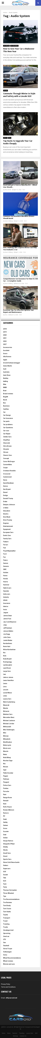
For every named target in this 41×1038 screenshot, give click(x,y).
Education (6, 511)
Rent (4, 804)
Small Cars (7, 853)
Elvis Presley (7, 520)
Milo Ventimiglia (8, 730)
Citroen (5, 452)
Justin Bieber (7, 640)
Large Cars (7, 671)
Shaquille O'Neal (9, 844)
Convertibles (7, 464)
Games (5, 563)
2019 (5, 332)
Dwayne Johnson (9, 504)
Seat (4, 834)
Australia (6, 372)
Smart (5, 856)
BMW (5, 387)
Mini (4, 733)
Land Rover (7, 668)
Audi (4, 369)
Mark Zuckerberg (9, 702)
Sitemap (15, 1036)
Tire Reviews (7, 902)
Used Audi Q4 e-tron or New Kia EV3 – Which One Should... (20, 186)
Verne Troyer (7, 948)
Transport (6, 918)
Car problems (8, 424)
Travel (5, 921)
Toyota (5, 915)
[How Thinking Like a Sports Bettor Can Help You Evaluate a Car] (20, 235)
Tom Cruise (7, 908)
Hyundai (6, 591)
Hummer (6, 585)
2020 (5, 335)
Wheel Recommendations (12, 958)
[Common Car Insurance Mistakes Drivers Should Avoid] (20, 204)
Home (5, 575)
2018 (5, 329)
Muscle (5, 751)
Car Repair (6, 434)
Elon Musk (6, 517)
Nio (4, 763)
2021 (5, 338)
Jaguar (5, 612)
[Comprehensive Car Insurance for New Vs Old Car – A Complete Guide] (20, 266)
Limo (5, 686)
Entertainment (8, 526)
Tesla (5, 887)
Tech (4, 884)
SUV (4, 871)
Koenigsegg (7, 662)
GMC (4, 569)
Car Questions (14, 45)
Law (4, 674)
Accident (6, 350)
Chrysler (6, 449)
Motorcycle (7, 745)
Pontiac (5, 788)
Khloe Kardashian (9, 649)
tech (4, 881)
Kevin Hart (6, 646)
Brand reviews (8, 393)
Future (5, 560)
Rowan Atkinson (8, 810)
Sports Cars (7, 859)
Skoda (5, 850)
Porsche (6, 791)
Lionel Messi (7, 693)
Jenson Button (8, 631)
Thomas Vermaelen (10, 890)
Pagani (5, 776)
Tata (4, 878)
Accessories (7, 347)
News (5, 754)
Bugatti (5, 397)
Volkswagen (7, 952)
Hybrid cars (7, 588)
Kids (4, 656)
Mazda (5, 708)
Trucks (5, 927)
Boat (4, 390)
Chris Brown (7, 446)
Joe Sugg (6, 634)
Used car (6, 936)
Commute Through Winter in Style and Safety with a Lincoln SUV (19, 95)
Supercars (6, 868)
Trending (6, 924)
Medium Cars (7, 714)
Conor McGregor (9, 461)
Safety (5, 822)
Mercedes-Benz (8, 717)
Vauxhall (6, 945)
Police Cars (7, 785)
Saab (5, 819)
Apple (5, 360)
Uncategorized (8, 930)
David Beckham (8, 483)
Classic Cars (7, 455)
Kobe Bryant (7, 659)
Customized (7, 477)
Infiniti (5, 600)
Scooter (6, 831)
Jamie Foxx (7, 619)
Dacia (5, 480)
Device (5, 137)
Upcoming (6, 933)
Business (6, 406)
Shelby (5, 847)
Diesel (5, 492)
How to (5, 582)
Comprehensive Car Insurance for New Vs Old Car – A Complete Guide (20, 279)
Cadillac (6, 409)
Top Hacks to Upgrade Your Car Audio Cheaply (17, 142)
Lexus (5, 683)
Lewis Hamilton (8, 680)
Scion (5, 828)
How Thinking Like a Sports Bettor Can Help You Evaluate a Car (20, 248)
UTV (4, 939)
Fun (4, 557)
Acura (5, 353)
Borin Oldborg (9, 221)
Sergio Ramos (8, 841)
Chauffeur (6, 440)
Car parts (6, 421)
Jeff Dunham (7, 628)
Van (4, 942)
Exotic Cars (7, 535)
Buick (5, 400)
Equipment (7, 529)
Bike (4, 384)
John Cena (7, 637)
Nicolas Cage (7, 760)
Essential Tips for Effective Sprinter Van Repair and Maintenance (18, 311)
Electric (5, 514)
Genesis (6, 566)
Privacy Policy (5, 984)
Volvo (5, 955)
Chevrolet (6, 443)
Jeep (5, 625)
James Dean (7, 615)
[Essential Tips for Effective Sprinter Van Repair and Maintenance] (20, 297)
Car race (6, 430)
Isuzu (5, 609)
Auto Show (6, 375)
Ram (4, 794)
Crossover (7, 474)
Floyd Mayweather (9, 551)
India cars (6, 594)
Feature (5, 542)
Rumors (6, 813)
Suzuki (5, 875)
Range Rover (7, 797)
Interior (5, 606)
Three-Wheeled (8, 893)
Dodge (5, 495)
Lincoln (5, 90)
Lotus (5, 696)
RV (4, 816)
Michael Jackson (9, 720)
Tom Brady (7, 905)
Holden (5, 572)
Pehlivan (6, 779)
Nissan (5, 767)
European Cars (8, 532)
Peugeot (6, 782)
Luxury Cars (7, 699)
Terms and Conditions (8, 987)
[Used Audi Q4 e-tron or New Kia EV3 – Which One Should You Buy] (20, 172)
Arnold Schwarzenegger (11, 363)
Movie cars (7, 748)
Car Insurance (8, 418)
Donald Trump (8, 498)
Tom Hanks (7, 911)
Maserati (6, 705)
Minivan (6, 736)
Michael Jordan (8, 723)
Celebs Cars (7, 437)
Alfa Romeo (7, 356)
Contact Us (23, 1036)
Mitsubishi (6, 739)
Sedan (5, 838)
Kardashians (7, 643)
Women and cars (9, 964)
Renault (5, 800)
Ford (5, 554)
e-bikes (5, 508)
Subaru (5, 865)
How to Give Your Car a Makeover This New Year (18, 50)
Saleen (5, 825)
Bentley (5, 378)
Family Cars (7, 538)
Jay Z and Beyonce (9, 622)
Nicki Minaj (7, 757)
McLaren (6, 711)
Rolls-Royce (7, 807)
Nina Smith (8, 189)
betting (5, 381)
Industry (6, 597)
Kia (4, 652)
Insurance (6, 603)
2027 (5, 344)
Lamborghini (7, 665)
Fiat (4, 548)
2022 (5, 341)
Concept (6, 458)
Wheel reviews (8, 961)
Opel (4, 770)
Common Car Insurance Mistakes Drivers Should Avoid (18, 217)
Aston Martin (7, 366)
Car (4, 412)
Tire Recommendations (11, 899)
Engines (6, 523)
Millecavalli (7, 726)
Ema (6, 315)
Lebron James (8, 677)
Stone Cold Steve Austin (11, 862)
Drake (5, 501)
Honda (5, 578)
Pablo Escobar (8, 773)
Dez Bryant (7, 489)
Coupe (5, 467)
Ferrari (5, 545)
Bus (4, 403)
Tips (10, 137)
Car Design (6, 45)
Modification (7, 742)
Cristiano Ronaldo (9, 471)
